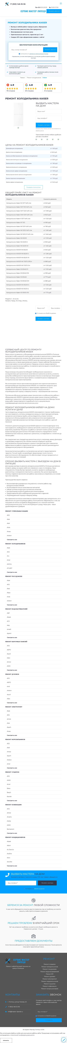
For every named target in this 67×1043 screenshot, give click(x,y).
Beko (8, 788)
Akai (8, 519)
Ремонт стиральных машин (16, 511)
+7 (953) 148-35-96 (17, 4)
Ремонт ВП (49, 974)
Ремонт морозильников (15, 739)
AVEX (8, 666)
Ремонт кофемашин (13, 805)
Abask (9, 617)
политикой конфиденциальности (22, 1035)
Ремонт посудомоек (13, 576)
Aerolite (9, 862)
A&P (8, 613)
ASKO (9, 780)
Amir (8, 686)
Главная (22, 77)
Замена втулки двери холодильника (16, 171)
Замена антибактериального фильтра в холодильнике (22, 156)
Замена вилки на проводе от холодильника (18, 163)
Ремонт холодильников (34, 77)
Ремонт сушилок (12, 772)
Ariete (9, 821)
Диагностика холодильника (14, 152)
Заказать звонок (54, 11)
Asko (8, 658)
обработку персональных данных (38, 53)
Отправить (49, 1020)
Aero (8, 857)
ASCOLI (9, 564)
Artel (8, 560)
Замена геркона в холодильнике (15, 178)
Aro (8, 556)
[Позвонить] (63, 1039)
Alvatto (9, 817)
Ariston (9, 535)
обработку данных (40, 130)
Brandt (9, 796)
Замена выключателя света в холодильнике (19, 174)
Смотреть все (12, 539)
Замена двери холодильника (14, 182)
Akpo (8, 592)
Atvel (8, 784)
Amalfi (9, 629)
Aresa (9, 531)
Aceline (9, 853)
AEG (8, 515)
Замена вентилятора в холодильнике (17, 159)
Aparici (9, 633)
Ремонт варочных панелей (16, 641)
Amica (9, 751)
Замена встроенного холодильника (16, 167)
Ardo (8, 527)
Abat (8, 548)
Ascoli (9, 654)
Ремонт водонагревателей (16, 609)
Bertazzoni (10, 829)
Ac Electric (10, 849)
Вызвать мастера (44, 125)
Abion (9, 845)
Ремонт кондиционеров (15, 837)
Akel (8, 523)
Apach (9, 727)
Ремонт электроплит (13, 707)
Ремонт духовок (12, 674)
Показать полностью (33, 187)
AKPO (9, 650)
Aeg (8, 625)
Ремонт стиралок (50, 964)
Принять (6, 1040)
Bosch (9, 792)
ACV (8, 621)
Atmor (9, 662)
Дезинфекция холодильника (14, 148)
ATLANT (9, 568)
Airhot (9, 719)
